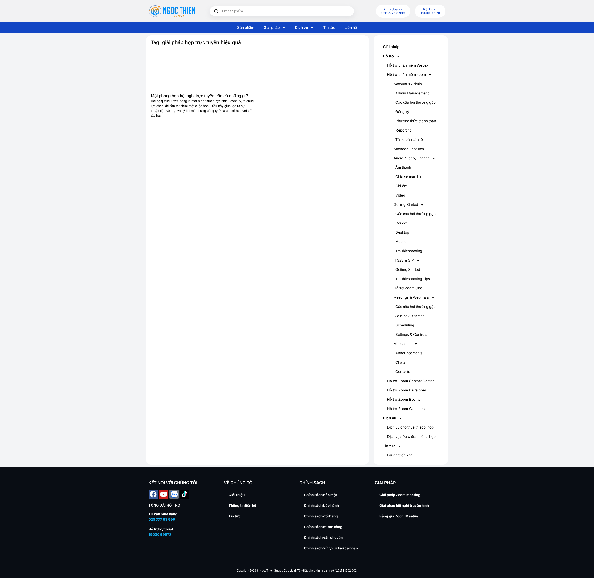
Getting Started (406, 205)
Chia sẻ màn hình (409, 177)
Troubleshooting (408, 251)
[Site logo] (171, 11)
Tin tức (329, 27)
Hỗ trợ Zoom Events (403, 399)
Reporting (403, 130)
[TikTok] (184, 494)
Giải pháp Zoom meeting (399, 495)
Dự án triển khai (400, 455)
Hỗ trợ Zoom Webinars (406, 409)
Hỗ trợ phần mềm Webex (407, 65)
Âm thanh (403, 167)
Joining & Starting (410, 316)
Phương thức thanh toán (415, 121)
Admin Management (412, 93)
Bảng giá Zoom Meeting (399, 516)
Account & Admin (408, 84)
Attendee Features (409, 149)
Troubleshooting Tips (412, 279)
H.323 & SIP (404, 260)
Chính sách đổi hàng (321, 516)
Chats (400, 362)
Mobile (401, 242)
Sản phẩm (245, 27)
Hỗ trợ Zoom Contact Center (410, 381)
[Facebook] (153, 494)
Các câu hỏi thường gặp (415, 102)
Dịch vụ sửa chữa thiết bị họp (411, 437)
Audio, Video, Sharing (412, 158)
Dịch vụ (301, 27)
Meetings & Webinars (411, 297)
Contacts (402, 372)
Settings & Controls (411, 334)
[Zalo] (174, 494)
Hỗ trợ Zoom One (408, 288)
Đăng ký (402, 112)
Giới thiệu (237, 495)
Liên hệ (351, 27)
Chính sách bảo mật (320, 495)
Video (400, 195)
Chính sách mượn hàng (323, 527)
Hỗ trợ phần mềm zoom (406, 75)
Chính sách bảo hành (321, 505)
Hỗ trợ (388, 56)
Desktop (402, 232)
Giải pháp (272, 27)
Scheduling (404, 325)
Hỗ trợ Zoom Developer (406, 390)
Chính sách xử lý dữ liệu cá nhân (331, 548)
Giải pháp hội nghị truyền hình (404, 505)
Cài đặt (401, 223)
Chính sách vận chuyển (323, 537)
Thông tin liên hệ (242, 505)
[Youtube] (163, 494)
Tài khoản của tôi (409, 140)
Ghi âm (401, 186)
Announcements (408, 353)
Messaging (403, 344)
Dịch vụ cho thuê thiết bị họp (410, 427)
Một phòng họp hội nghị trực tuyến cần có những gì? (199, 96)
